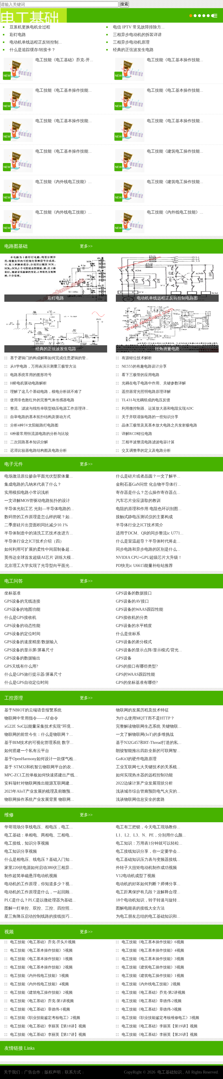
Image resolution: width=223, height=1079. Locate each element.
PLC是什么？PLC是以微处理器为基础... (40, 900)
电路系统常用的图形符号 (31, 375)
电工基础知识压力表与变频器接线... (148, 859)
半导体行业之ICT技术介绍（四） (34, 541)
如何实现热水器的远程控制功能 (144, 775)
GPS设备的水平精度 (134, 625)
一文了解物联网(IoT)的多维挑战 (145, 734)
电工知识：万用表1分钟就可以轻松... (149, 843)
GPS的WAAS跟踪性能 (135, 674)
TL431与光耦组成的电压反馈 (146, 400)
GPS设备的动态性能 (22, 625)
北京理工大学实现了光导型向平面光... (38, 565)
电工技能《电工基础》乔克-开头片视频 (42, 942)
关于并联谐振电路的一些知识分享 (150, 417)
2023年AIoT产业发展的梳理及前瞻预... (39, 791)
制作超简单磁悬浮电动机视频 (30, 876)
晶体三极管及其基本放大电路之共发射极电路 (159, 425)
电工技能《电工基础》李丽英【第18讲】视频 (48, 1026)
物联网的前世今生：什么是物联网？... (38, 734)
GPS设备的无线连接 (22, 601)
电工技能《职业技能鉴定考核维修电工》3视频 (160, 1017)
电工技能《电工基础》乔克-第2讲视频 (153, 992)
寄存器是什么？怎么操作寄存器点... (148, 492)
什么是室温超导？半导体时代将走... (148, 541)
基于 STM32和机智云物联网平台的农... (39, 767)
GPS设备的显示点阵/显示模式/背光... (149, 650)
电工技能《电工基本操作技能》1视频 (41, 959)
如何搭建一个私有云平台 (26, 751)
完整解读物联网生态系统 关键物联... (148, 726)
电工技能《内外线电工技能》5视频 (39, 975)
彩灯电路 (18, 34)
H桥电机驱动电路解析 (28, 383)
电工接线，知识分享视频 (26, 843)
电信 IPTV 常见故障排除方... (139, 27)
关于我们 (12, 1072)
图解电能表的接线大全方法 (140, 908)
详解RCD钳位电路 (137, 433)
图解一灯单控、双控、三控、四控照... (38, 908)
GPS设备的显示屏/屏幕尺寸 (29, 650)
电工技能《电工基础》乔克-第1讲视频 (42, 1001)
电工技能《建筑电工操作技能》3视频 (153, 967)
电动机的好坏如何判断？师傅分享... (148, 884)
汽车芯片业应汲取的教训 (138, 500)
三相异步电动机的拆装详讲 (137, 34)
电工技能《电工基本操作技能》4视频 (153, 950)
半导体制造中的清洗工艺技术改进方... (38, 533)
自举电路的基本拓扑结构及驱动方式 (40, 417)
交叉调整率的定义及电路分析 (146, 450)
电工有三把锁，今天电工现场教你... (148, 827)
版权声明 (52, 1072)
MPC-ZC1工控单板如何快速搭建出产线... (41, 775)
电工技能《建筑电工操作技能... (175, 151)
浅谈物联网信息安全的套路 (140, 799)
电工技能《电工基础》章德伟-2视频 (151, 1001)
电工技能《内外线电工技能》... (63, 182)
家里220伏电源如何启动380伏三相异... (38, 867)
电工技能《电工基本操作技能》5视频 (41, 950)
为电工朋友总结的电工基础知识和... (148, 916)
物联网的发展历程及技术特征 (142, 710)
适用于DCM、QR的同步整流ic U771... (150, 533)
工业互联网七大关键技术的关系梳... (148, 767)
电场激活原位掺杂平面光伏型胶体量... (38, 476)
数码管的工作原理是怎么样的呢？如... (38, 517)
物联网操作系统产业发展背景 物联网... (39, 799)
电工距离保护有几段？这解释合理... (148, 892)
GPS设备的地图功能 (22, 609)
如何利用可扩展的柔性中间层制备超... (38, 549)
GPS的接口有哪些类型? (137, 666)
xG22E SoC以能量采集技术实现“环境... (39, 726)
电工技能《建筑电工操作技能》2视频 (41, 992)
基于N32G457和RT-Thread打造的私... (148, 742)
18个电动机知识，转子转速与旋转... (148, 900)
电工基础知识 (169, 1072)
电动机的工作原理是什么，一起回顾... (38, 892)
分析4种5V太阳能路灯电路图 (34, 425)
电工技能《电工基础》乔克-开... (64, 60)
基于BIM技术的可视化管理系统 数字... (38, 742)
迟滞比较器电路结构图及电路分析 (38, 450)
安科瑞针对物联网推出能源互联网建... (38, 783)
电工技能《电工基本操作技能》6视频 (153, 942)
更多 (86, 246)
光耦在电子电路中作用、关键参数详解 (154, 383)
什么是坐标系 (128, 634)
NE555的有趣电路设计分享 (144, 366)
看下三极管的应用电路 (140, 375)
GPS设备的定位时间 (22, 634)
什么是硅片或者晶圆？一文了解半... (148, 476)
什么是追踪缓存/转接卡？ (32, 50)
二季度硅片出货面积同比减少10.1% (36, 525)
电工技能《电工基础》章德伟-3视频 (151, 1009)
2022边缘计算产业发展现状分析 (144, 783)
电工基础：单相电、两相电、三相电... (38, 835)
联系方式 (73, 1072)
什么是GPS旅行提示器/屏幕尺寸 (33, 674)
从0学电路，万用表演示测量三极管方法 (43, 366)
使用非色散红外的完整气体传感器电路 (42, 400)
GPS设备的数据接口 (134, 593)
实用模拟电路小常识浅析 (26, 492)
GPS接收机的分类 (132, 617)
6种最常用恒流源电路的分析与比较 (39, 433)
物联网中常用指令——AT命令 (31, 718)
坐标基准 (12, 593)
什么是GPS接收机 (20, 617)
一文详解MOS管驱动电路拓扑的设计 (37, 500)
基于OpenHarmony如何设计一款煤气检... (40, 759)
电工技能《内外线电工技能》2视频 (151, 984)
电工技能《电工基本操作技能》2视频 (41, 967)
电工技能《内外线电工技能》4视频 (39, 984)
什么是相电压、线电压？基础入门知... (38, 859)
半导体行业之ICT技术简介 (139, 525)
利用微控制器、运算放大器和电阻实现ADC (158, 408)
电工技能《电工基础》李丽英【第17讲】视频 (48, 1034)
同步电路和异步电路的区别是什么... (148, 549)
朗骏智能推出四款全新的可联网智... (148, 751)
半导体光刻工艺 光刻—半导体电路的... (39, 509)
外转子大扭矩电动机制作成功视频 (146, 867)
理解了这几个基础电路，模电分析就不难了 (46, 391)
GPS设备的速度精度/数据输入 (31, 642)
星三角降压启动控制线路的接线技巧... (38, 916)
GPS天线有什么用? (21, 666)
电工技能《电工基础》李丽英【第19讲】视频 (159, 1026)
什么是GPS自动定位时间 (26, 682)
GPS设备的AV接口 (132, 601)
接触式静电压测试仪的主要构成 (144, 517)
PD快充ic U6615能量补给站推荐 (144, 565)
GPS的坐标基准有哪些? (137, 682)
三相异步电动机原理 (131, 42)
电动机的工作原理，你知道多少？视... (38, 884)
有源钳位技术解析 (137, 358)
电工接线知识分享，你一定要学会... (148, 851)
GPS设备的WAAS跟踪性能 (139, 609)
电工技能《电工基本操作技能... (175, 60)
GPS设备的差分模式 (134, 642)
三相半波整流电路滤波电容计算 (148, 442)
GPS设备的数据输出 (22, 658)
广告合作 (32, 1072)
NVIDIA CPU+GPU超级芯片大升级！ (149, 557)
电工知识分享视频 (20, 851)
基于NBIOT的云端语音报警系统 (33, 710)
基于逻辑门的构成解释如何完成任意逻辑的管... (49, 358)
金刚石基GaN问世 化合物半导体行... (148, 484)
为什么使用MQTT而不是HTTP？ (145, 718)
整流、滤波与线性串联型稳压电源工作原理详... (49, 408)
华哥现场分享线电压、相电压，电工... (38, 827)
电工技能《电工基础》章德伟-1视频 (40, 1009)
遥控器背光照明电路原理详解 (146, 391)
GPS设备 (124, 658)
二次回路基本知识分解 (29, 442)
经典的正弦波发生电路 (133, 50)
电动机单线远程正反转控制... (36, 42)
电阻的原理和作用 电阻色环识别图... (148, 509)
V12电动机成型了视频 (135, 876)
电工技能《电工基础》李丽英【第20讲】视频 (159, 1034)
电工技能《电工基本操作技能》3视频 (153, 959)
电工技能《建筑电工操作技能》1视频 (153, 975)
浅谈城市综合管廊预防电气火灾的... (148, 791)
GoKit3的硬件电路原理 (136, 759)
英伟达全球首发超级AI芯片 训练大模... (39, 557)
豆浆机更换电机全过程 (30, 27)
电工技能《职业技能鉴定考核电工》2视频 (45, 1017)
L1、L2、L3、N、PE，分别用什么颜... (151, 835)
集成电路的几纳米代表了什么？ (32, 484)
